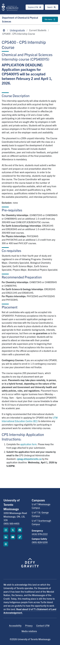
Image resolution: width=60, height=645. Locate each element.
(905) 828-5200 (40, 542)
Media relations (29, 631)
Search (50, 7)
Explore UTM (33, 7)
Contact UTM (42, 625)
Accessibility (15, 625)
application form (28, 444)
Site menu (49, 19)
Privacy (28, 625)
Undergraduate (17, 30)
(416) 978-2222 (40, 534)
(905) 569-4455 (11, 523)
